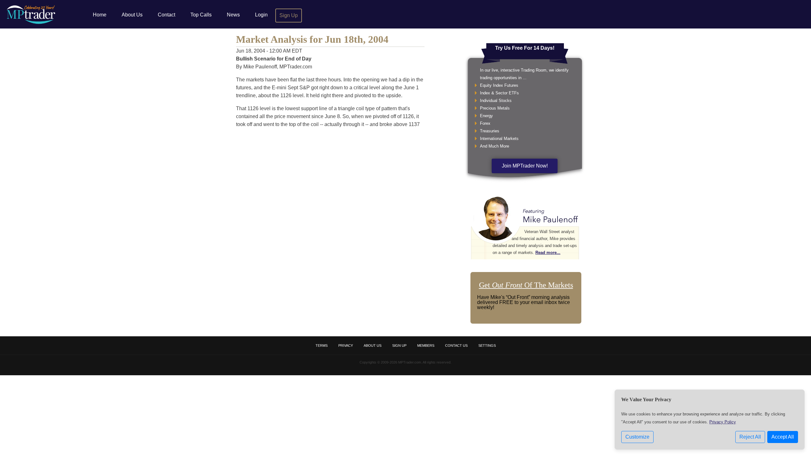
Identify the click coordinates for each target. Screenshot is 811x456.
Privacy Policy (722, 422)
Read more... (547, 252)
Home (99, 14)
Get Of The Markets (526, 285)
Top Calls (201, 14)
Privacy (345, 345)
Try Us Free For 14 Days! (524, 48)
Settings (487, 345)
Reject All (750, 437)
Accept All (782, 437)
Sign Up (288, 15)
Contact (166, 14)
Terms (322, 345)
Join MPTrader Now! (525, 165)
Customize (637, 437)
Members (425, 345)
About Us (132, 14)
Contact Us (456, 345)
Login (261, 14)
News (233, 14)
